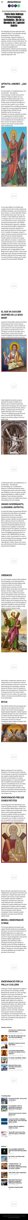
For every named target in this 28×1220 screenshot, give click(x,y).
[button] (2, 1)
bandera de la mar (14, 413)
